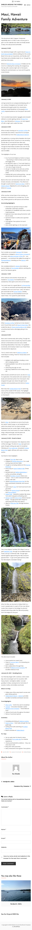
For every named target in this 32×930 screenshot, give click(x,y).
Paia (29, 375)
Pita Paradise (15, 268)
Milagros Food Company (18, 668)
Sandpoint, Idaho (8, 782)
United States (27, 752)
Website (3, 847)
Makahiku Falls (8, 551)
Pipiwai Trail (8, 498)
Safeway (17, 121)
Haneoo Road (15, 490)
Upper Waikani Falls (19, 468)
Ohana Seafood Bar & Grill (19, 327)
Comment (5, 807)
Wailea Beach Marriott (22, 135)
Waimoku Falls (14, 503)
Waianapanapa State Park (17, 481)
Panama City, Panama (21, 786)
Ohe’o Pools (18, 498)
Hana (14, 487)
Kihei (7, 422)
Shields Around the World (11, 5)
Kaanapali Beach (6, 260)
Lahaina (17, 266)
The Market (11, 280)
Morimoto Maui (20, 184)
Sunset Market (18, 291)
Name (3, 829)
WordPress (17, 926)
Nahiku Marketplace (21, 472)
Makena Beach (5, 186)
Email (3, 838)
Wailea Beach (20, 730)
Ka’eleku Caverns (15, 476)
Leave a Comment (16, 752)
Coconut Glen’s (14, 662)
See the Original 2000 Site (10, 914)
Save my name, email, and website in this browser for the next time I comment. (17, 857)
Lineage (9, 188)
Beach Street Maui (22, 325)
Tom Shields (16, 774)
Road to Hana (9, 723)
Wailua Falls (8, 494)
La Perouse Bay (26, 285)
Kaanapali (19, 252)
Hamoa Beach (12, 492)
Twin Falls (13, 459)
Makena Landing (22, 352)
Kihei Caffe (8, 705)
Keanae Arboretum (17, 461)
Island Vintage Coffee (16, 256)
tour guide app (13, 448)
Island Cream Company (22, 254)
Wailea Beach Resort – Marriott (14, 696)
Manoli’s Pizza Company (14, 64)
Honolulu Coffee (23, 130)
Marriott (23, 260)
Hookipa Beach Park (15, 389)
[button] (27, 5)
